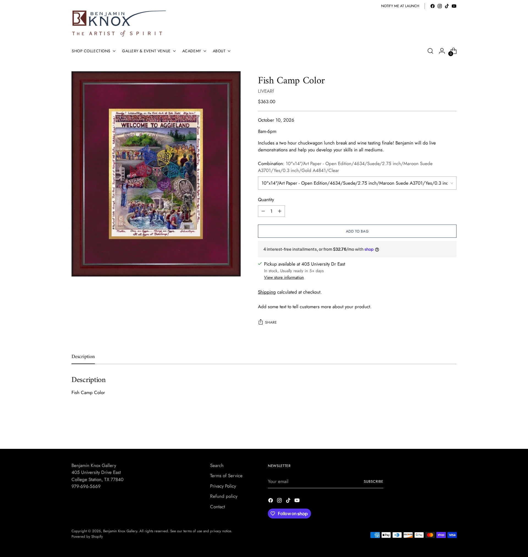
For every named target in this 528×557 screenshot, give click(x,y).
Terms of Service (226, 475)
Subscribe (373, 481)
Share (271, 322)
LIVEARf (266, 91)
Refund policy (223, 496)
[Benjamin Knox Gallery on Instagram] (439, 6)
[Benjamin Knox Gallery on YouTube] (454, 6)
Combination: (345, 167)
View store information (284, 277)
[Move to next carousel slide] (452, 429)
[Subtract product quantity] (263, 211)
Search (217, 465)
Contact (217, 506)
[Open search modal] (430, 50)
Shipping (267, 292)
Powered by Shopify (87, 536)
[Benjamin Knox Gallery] (120, 24)
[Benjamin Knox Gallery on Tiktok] (446, 6)
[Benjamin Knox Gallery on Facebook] (432, 6)
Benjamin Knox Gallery (120, 531)
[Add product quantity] (280, 211)
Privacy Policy (223, 486)
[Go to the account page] (441, 50)
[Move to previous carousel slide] (439, 430)
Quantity (266, 199)
